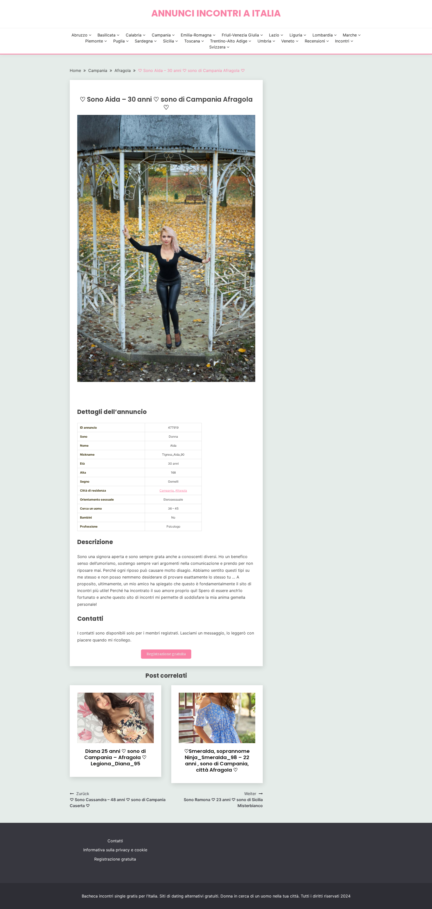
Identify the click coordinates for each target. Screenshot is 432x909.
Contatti (115, 840)
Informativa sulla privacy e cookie (115, 849)
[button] (82, 255)
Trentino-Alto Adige (228, 40)
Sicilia (168, 40)
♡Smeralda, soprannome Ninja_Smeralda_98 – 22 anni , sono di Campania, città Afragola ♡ (217, 760)
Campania (161, 34)
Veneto (287, 40)
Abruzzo (80, 34)
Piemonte (94, 40)
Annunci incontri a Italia (216, 13)
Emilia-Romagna (196, 34)
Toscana (192, 40)
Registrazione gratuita (166, 654)
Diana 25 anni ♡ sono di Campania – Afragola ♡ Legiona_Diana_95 (115, 757)
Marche (350, 34)
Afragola (181, 490)
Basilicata (107, 34)
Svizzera (217, 46)
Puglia (119, 40)
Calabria (134, 34)
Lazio (274, 34)
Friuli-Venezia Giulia (240, 34)
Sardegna (144, 40)
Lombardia (322, 34)
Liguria (296, 34)
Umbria (264, 40)
